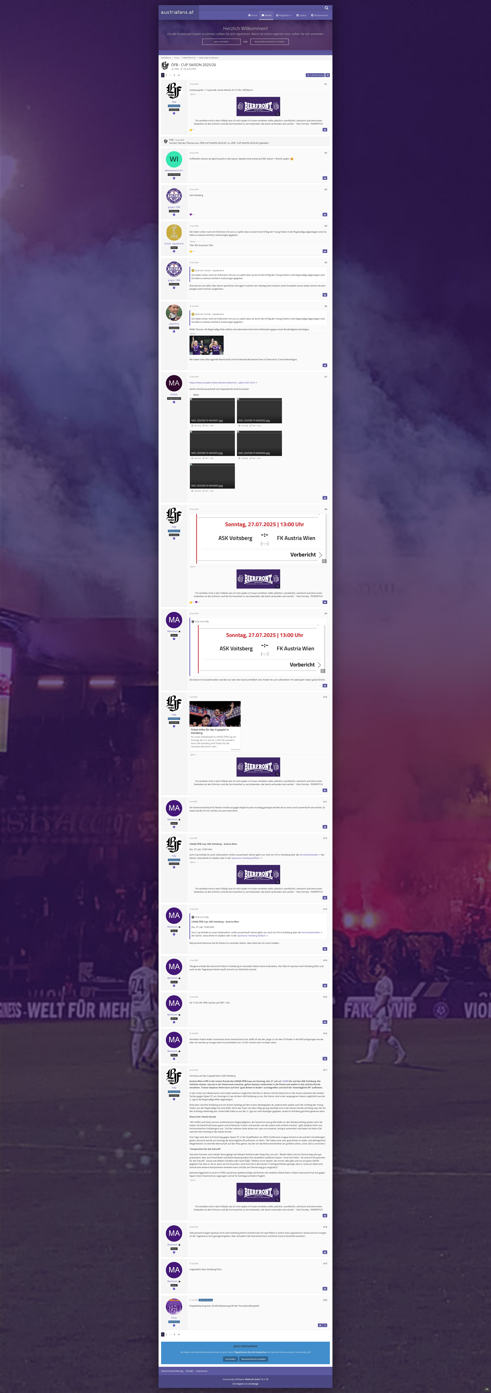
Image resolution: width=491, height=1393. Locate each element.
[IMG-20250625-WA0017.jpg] (258, 539)
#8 (326, 509)
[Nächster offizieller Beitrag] (325, 1325)
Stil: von (245, 1383)
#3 (326, 189)
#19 (325, 1263)
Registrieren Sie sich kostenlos (250, 1352)
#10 (325, 696)
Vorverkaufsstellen (309, 854)
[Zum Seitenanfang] (487, 1389)
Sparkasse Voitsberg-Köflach (246, 858)
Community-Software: (245, 1379)
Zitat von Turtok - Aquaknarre (209, 270)
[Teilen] (327, 75)
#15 (325, 996)
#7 (326, 376)
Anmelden (230, 1359)
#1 (326, 84)
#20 (325, 1300)
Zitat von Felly (202, 621)
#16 (325, 1033)
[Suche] (326, 8)
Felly (176, 68)
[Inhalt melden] (325, 129)
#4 (326, 225)
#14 (325, 960)
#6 (326, 306)
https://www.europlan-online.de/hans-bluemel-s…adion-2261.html (222, 382)
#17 (325, 1069)
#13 (325, 909)
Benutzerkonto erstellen (254, 1359)
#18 (325, 1226)
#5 (326, 262)
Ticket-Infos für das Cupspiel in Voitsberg (210, 731)
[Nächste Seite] (178, 75)
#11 (325, 801)
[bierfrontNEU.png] (258, 106)
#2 (326, 152)
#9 (326, 613)
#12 (325, 838)
